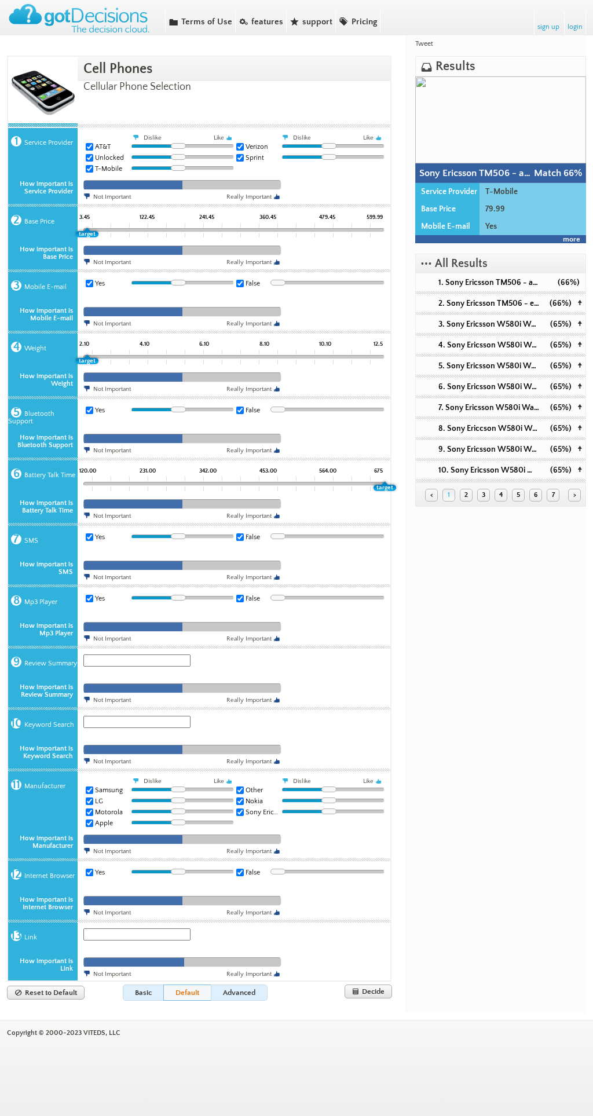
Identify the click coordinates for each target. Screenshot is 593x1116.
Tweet (424, 43)
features (261, 21)
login (575, 27)
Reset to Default (45, 993)
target (87, 233)
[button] (143, 993)
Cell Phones (117, 68)
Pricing (358, 21)
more (571, 239)
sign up (548, 27)
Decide (368, 991)
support (311, 21)
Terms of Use (200, 21)
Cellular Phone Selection (137, 87)
